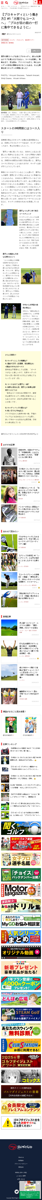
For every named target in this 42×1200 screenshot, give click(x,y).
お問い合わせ (21, 1179)
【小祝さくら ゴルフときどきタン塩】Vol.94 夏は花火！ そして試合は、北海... (25, 777)
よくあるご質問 (21, 1176)
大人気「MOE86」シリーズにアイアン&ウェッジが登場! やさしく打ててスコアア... (25, 786)
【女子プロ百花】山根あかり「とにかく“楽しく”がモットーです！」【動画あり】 (25, 795)
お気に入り (36, 51)
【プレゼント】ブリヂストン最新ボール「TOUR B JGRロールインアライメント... (24, 768)
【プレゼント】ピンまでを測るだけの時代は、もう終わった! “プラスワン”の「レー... (25, 814)
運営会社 (21, 1167)
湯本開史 (11, 43)
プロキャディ (20, 40)
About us (21, 1157)
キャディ (12, 40)
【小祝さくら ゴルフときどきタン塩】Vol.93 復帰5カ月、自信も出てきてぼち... (25, 758)
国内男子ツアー (29, 40)
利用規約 (21, 1160)
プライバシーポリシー (21, 1164)
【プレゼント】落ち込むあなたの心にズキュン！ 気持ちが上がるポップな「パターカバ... (25, 804)
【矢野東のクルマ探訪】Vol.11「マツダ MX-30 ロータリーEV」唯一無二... (25, 749)
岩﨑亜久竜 (4, 43)
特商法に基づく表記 (21, 1172)
